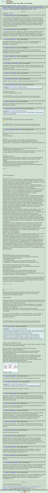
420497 (16, 79)
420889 (16, 381)
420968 (14, 447)
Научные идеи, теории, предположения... (18, 7)
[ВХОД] (3, 1)
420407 (14, 39)
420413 (14, 56)
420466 (16, 63)
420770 (20, 129)
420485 (14, 73)
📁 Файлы (19, 5)
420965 (12, 435)
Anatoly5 (11, 13)
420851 (13, 326)
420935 (14, 421)
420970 (14, 455)
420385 (14, 15)
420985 (16, 462)
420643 (20, 84)
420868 (14, 376)
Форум (4, 7)
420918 (14, 393)
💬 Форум (14, 5)
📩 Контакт (23, 5)
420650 (14, 101)
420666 (20, 108)
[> (25, 11)
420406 (14, 29)
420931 (14, 410)
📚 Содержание (9, 5)
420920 (14, 403)
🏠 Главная (2, 5)
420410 (14, 47)
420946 (14, 430)
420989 (14, 472)
